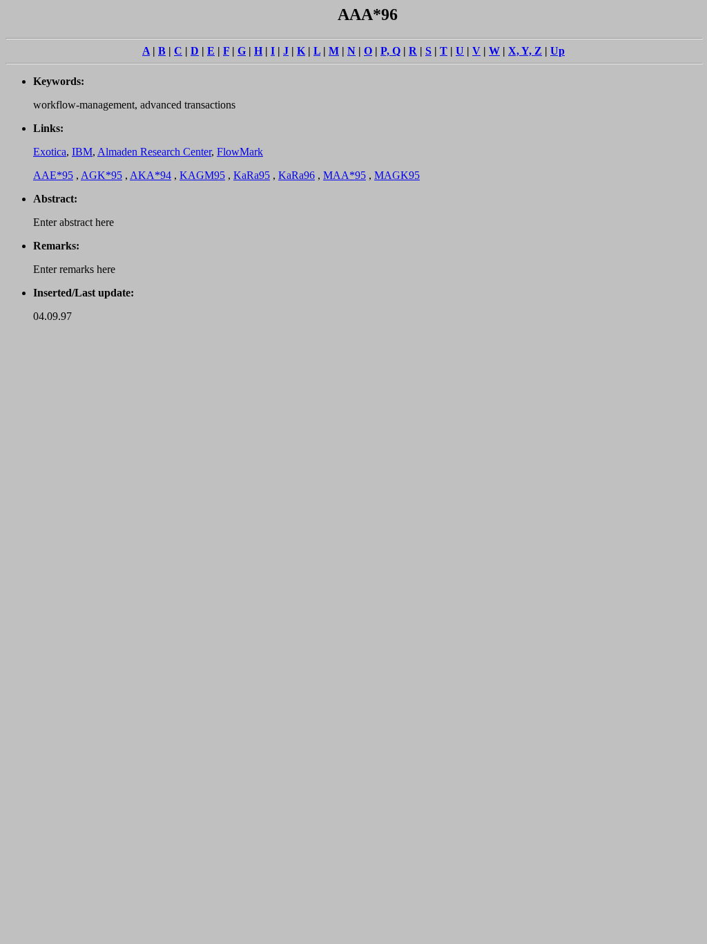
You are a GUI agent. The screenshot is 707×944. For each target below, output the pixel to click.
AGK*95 (101, 175)
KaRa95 (251, 175)
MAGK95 (397, 175)
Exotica (49, 152)
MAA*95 (344, 175)
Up (557, 51)
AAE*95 (53, 175)
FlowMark (240, 152)
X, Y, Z (525, 51)
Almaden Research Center (154, 152)
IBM (82, 152)
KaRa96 (296, 175)
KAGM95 (202, 175)
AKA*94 (150, 175)
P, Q (390, 51)
